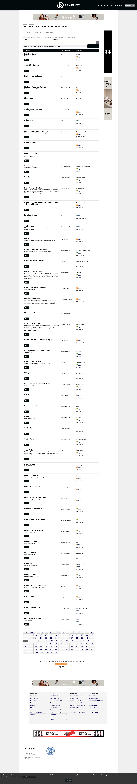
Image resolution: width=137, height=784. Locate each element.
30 (36, 638)
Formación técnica (55, 705)
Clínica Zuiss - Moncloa (33, 109)
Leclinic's (27, 239)
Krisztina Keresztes (31, 215)
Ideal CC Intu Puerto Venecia (35, 519)
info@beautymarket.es (29, 753)
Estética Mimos (30, 54)
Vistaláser (28, 177)
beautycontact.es (93, 710)
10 (76, 632)
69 (92, 644)
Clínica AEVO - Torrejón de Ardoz (36, 585)
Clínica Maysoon (30, 166)
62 (56, 644)
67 (82, 644)
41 (92, 638)
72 (36, 647)
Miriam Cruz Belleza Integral (35, 530)
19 (51, 635)
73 (41, 647)
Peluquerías (50, 32)
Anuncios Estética (55, 698)
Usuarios (32, 705)
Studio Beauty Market (36, 712)
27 (92, 635)
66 (77, 644)
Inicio (100, 5)
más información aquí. (29, 777)
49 (62, 641)
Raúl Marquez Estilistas (33, 486)
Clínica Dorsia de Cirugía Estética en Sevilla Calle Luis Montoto (41, 203)
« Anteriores (29, 632)
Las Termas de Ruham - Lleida (35, 618)
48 (57, 641)
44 (36, 641)
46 (47, 641)
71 (31, 647)
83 (92, 647)
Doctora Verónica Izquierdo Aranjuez (38, 340)
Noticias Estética (54, 707)
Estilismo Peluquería (32, 299)
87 (41, 650)
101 (42, 652)
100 (36, 652)
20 (56, 635)
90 (56, 650)
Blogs (31, 707)
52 (77, 641)
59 (41, 644)
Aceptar (68, 780)
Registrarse (129, 5)
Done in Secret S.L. (31, 406)
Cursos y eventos (54, 702)
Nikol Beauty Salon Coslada (34, 188)
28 (25, 638)
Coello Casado (29, 428)
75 (51, 647)
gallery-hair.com (93, 712)
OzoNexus (28, 563)
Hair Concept (29, 596)
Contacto (32, 714)
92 (67, 650)
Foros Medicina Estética (76, 695)
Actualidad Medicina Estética (77, 705)
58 (36, 644)
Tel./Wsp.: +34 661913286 (29, 754)
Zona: (25, 40)
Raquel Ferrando (30, 153)
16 (36, 635)
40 (87, 638)
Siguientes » (52, 652)
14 (25, 635)
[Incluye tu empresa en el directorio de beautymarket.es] (61, 664)
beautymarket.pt (93, 698)
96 (87, 650)
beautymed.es (93, 702)
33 (51, 638)
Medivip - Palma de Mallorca (35, 87)
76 (56, 647)
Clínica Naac (29, 226)
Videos (32, 710)
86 (36, 650)
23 (72, 635)
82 (87, 647)
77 (61, 647)
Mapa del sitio (34, 698)
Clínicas (28, 32)
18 (46, 635)
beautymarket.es (93, 695)
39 (82, 638)
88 (46, 650)
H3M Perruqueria (30, 417)
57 (31, 644)
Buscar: (55, 40)
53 (83, 641)
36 (67, 638)
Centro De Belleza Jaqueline (35, 288)
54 (88, 641)
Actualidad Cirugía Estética (77, 702)
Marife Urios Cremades (33, 313)
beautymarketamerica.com (96, 700)
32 (46, 638)
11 (82, 632)
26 (87, 635)
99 (31, 652)
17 (41, 635)
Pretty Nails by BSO (31, 373)
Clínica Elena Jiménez (32, 362)
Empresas (33, 702)
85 (31, 650)
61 (51, 644)
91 (61, 650)
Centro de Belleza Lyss (33, 607)
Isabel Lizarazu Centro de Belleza (37, 384)
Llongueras (28, 98)
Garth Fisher (29, 450)
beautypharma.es (93, 705)
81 (82, 647)
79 (72, 647)
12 (87, 632)
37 (72, 638)
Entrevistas (53, 714)
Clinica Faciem (29, 439)
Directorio (119, 5)
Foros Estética (54, 695)
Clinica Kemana (30, 142)
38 (77, 638)
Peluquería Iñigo (30, 541)
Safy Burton (28, 395)
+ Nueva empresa (93, 46)
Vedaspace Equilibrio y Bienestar (37, 351)
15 (31, 635)
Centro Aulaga (29, 464)
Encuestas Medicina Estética (77, 712)
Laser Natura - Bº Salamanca (35, 497)
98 (25, 652)
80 (77, 647)
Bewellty (25, 24)
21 (61, 635)
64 (67, 644)
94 (77, 650)
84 (25, 650)
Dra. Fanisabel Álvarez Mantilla (36, 131)
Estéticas (38, 32)
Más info (26, 59)
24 (77, 635)
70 (25, 647)
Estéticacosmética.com (33, 272)
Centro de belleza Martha (34, 324)
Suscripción (33, 695)
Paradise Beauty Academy (34, 508)
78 (67, 647)
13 (92, 632)
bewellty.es (92, 707)
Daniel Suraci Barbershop (34, 76)
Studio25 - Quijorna (31, 65)
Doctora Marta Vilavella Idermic (36, 250)
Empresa (28, 50)
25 (82, 635)
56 (25, 644)
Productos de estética (56, 710)
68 (87, 644)
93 (72, 650)
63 (61, 644)
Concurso (52, 717)
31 (41, 638)
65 (72, 644)
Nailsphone (28, 120)
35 (61, 638)
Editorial (52, 719)
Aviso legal (26, 758)
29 (31, 638)
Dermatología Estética (75, 707)
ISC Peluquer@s (30, 552)
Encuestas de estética (56, 712)
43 (31, 641)
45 (41, 641)
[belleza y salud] (68, 8)
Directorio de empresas (56, 700)
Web (79, 57)
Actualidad (108, 5)
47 (52, 641)
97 (92, 650)
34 (56, 638)
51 (72, 641)
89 (51, 650)
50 (67, 641)
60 (46, 644)
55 (93, 641)
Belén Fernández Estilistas (34, 261)
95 (82, 650)
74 (46, 647)
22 (67, 635)
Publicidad (33, 700)
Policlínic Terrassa (31, 574)
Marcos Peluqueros (31, 475)
